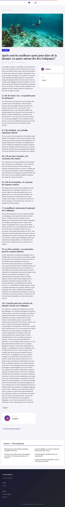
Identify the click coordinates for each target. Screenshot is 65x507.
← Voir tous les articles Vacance (11, 429)
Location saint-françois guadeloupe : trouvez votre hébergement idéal (47, 460)
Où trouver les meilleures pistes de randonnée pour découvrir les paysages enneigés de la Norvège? (17, 455)
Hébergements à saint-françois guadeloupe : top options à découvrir (16, 449)
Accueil (3, 10)
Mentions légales (7, 494)
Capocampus (7, 474)
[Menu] (35, 2)
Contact (5, 497)
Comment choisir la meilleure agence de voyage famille (46, 455)
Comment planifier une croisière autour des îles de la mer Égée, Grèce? (47, 449)
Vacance (9, 10)
